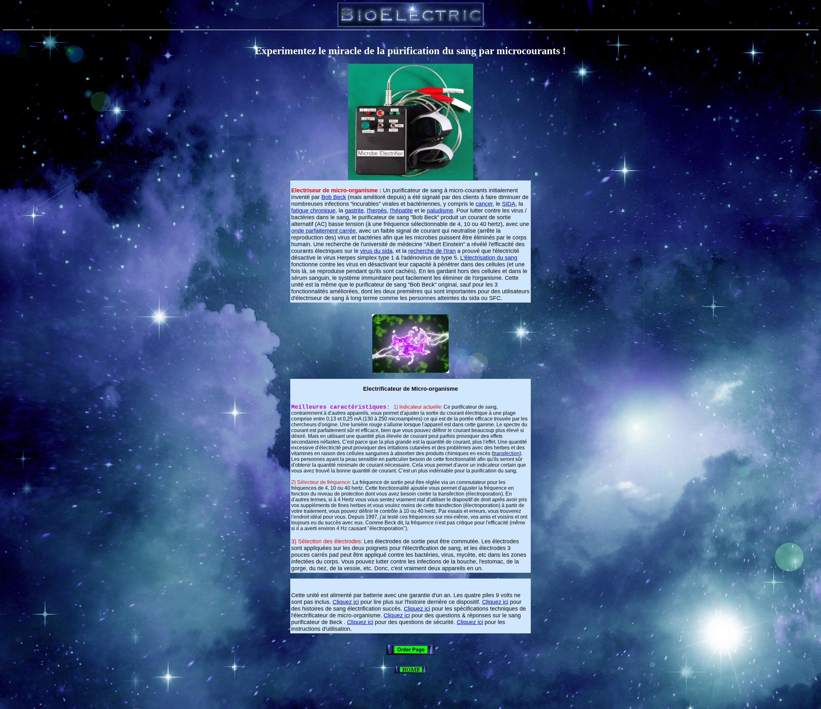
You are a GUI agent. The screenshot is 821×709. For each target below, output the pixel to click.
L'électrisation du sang (488, 257)
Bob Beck (333, 197)
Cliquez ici (346, 602)
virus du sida (376, 251)
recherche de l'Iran (432, 251)
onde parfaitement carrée (323, 231)
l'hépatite (401, 210)
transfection (506, 453)
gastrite (354, 210)
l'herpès (377, 210)
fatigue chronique (313, 210)
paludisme (440, 210)
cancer (484, 204)
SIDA (508, 204)
